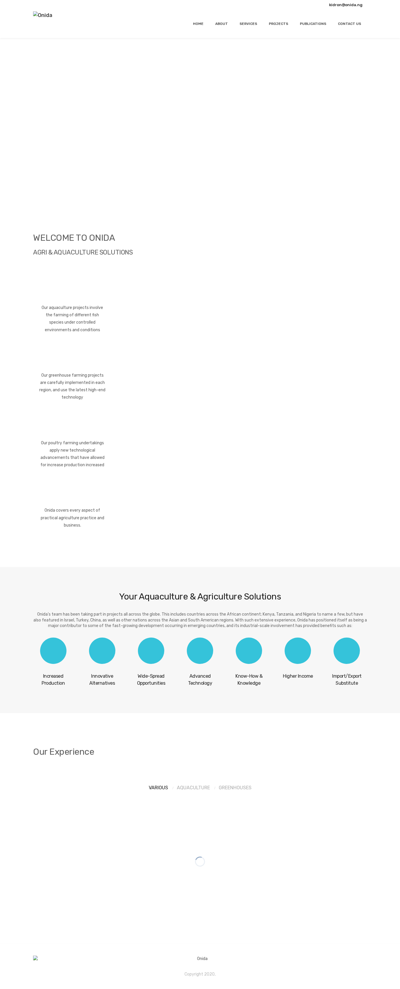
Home (198, 24)
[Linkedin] (54, 4)
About (221, 24)
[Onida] (42, 15)
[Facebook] (39, 4)
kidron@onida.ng (346, 5)
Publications (313, 24)
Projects (278, 24)
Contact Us (349, 24)
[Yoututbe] (47, 4)
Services (248, 24)
